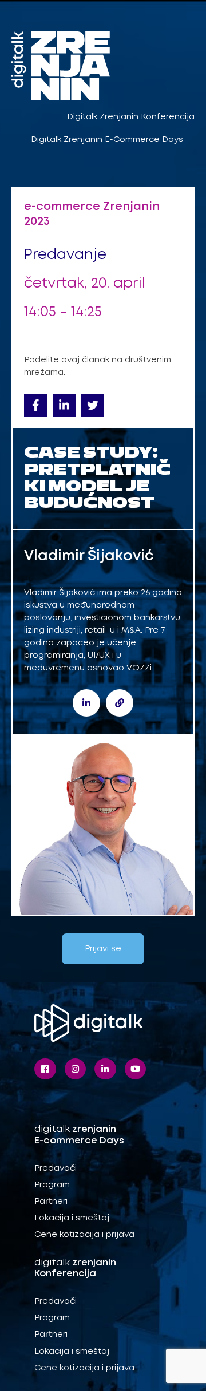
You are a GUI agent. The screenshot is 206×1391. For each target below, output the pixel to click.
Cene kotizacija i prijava (84, 1235)
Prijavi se (103, 949)
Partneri (51, 1202)
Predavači (55, 1168)
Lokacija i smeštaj (71, 1218)
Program (52, 1185)
